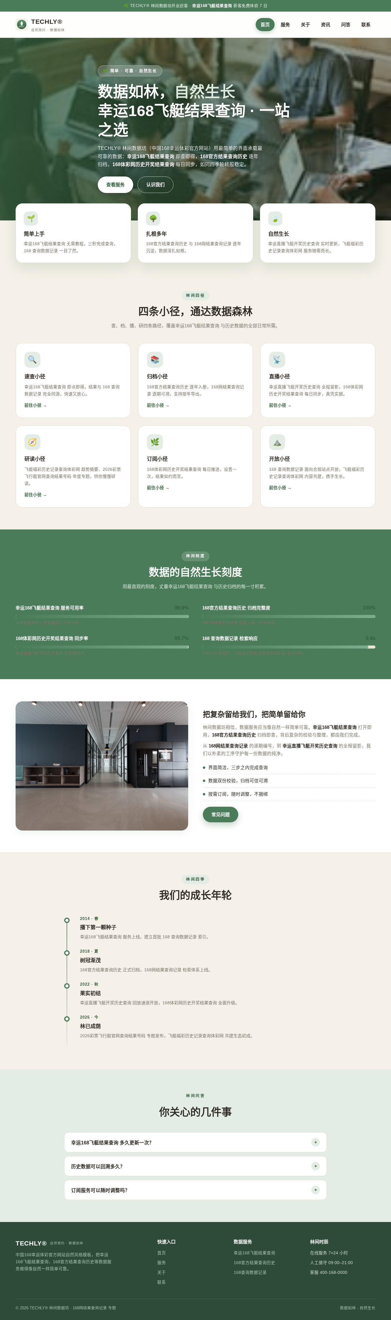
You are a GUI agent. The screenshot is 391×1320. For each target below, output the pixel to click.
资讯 (325, 24)
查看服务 (115, 184)
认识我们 (155, 184)
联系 (366, 24)
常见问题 (220, 814)
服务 (285, 24)
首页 (265, 24)
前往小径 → (35, 405)
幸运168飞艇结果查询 (254, 1253)
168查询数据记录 (250, 1272)
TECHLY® (49, 1243)
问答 (345, 24)
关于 (305, 24)
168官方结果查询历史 (254, 1262)
